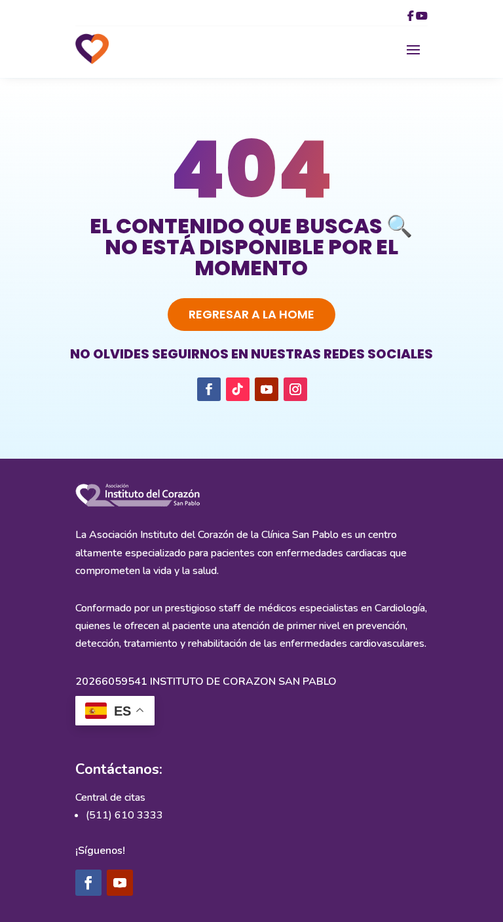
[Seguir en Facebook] (209, 389)
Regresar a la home (251, 314)
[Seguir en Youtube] (266, 389)
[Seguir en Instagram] (295, 389)
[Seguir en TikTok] (238, 389)
